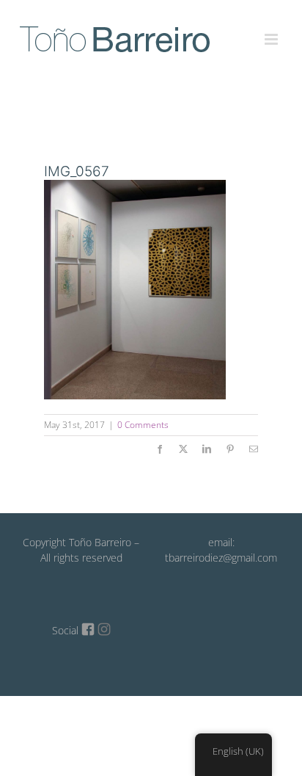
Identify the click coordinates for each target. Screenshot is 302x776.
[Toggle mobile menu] (272, 31)
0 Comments (143, 424)
